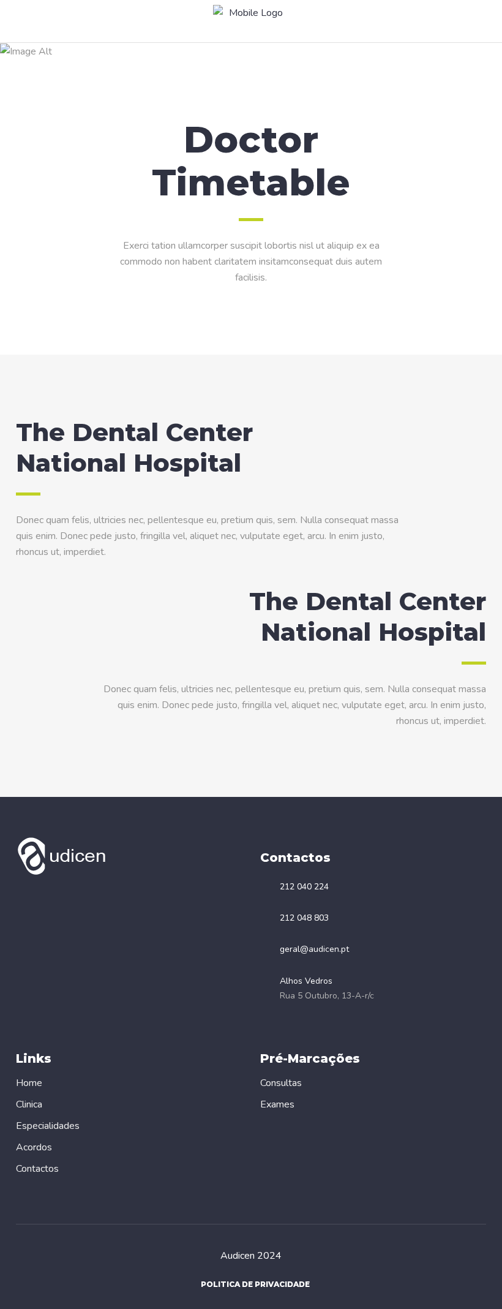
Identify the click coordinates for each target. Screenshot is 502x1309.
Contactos (37, 1169)
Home (29, 1083)
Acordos (34, 1147)
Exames (277, 1104)
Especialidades (48, 1126)
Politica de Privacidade (255, 1284)
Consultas (281, 1083)
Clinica (29, 1104)
